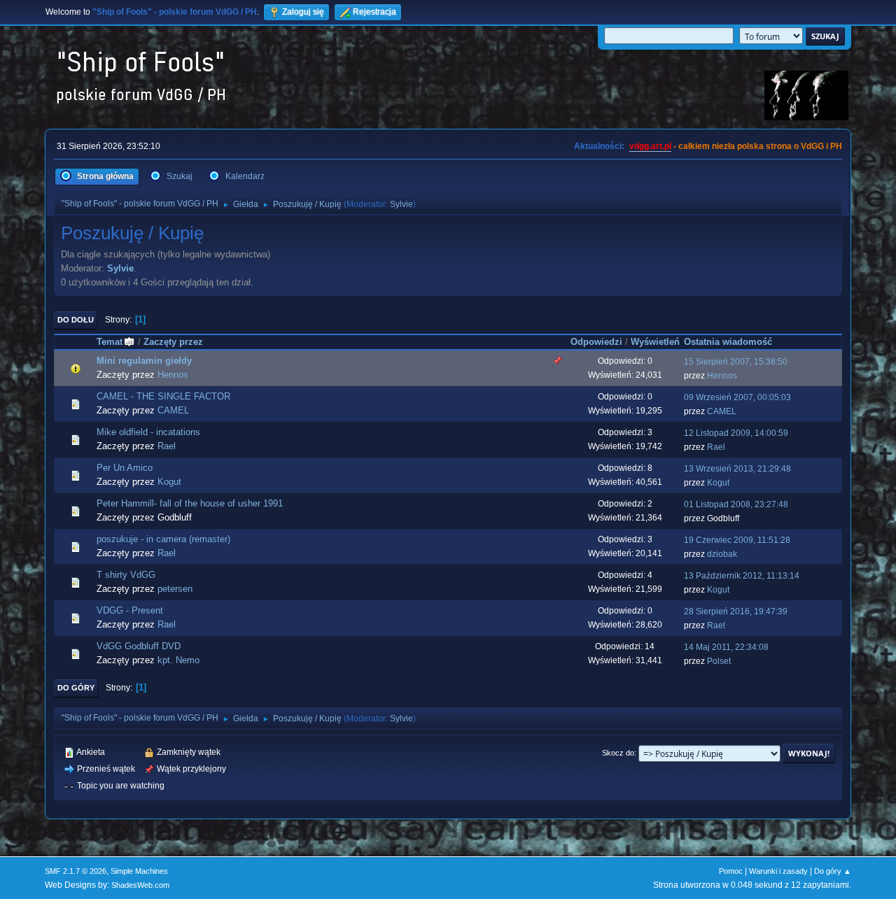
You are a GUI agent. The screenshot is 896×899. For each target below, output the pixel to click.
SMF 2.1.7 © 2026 (75, 871)
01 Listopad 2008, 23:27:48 (736, 504)
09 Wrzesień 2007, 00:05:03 (737, 397)
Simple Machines (139, 871)
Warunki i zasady (778, 871)
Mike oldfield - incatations (148, 432)
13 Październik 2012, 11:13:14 (741, 576)
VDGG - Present (130, 610)
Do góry (75, 688)
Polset (719, 661)
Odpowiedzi (596, 342)
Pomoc (731, 871)
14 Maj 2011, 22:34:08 (726, 647)
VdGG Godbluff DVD (139, 646)
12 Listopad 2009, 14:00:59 (736, 433)
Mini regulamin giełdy (144, 360)
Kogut (169, 481)
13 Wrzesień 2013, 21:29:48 (737, 469)
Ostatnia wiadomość (728, 342)
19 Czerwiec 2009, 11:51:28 (737, 540)
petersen (175, 588)
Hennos (173, 374)
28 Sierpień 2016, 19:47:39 (736, 611)
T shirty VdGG (126, 574)
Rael (167, 446)
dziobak (722, 554)
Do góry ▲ (832, 871)
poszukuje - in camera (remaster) (163, 539)
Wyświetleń (655, 342)
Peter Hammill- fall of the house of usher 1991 (190, 503)
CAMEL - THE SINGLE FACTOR (163, 396)
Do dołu (75, 320)
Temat (109, 342)
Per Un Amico (125, 467)
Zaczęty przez (173, 342)
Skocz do (618, 753)
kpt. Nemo (179, 660)
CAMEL (173, 410)
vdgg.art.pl (650, 146)
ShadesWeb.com (140, 885)
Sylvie (401, 204)
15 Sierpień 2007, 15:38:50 (736, 362)
